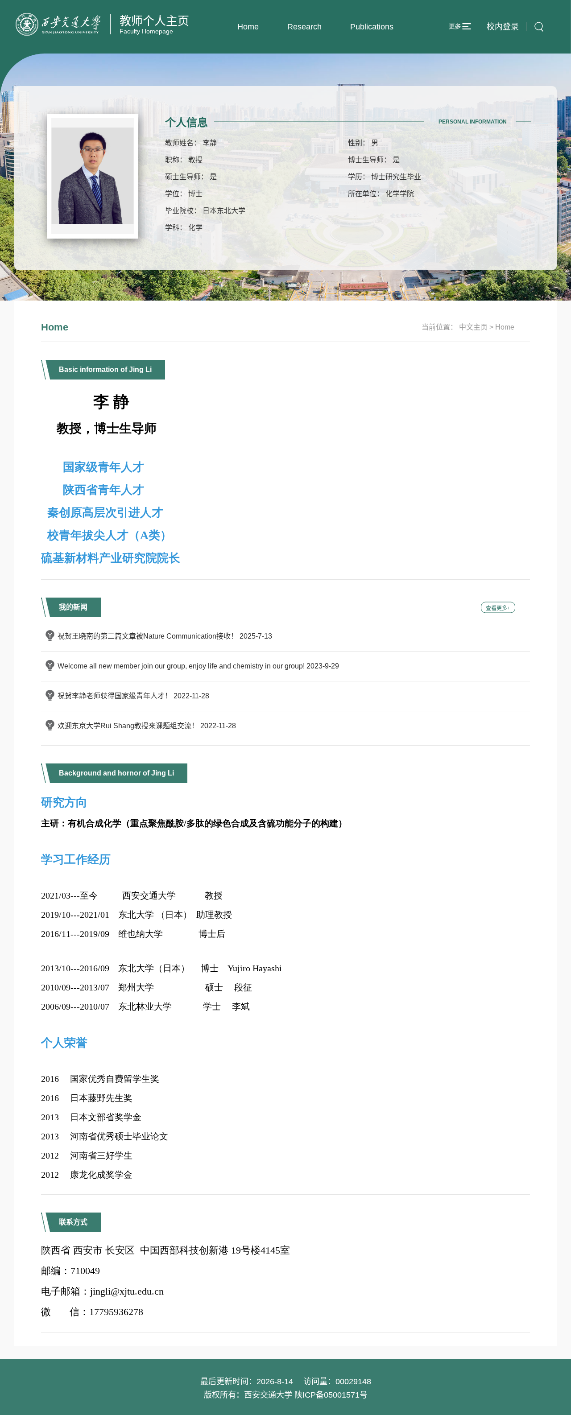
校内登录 (503, 26)
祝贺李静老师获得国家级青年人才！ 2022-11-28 (133, 696)
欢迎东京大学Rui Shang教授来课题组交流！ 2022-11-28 (147, 726)
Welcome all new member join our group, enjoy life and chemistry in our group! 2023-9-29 (198, 666)
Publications (371, 26)
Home (248, 26)
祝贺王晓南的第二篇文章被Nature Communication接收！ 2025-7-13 (165, 636)
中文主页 (473, 327)
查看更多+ (498, 608)
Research (304, 26)
